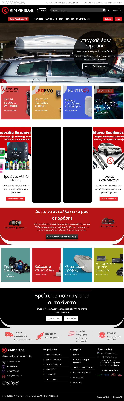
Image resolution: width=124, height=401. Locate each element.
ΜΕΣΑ (67, 19)
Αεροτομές (77, 382)
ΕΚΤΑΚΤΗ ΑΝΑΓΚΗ (83, 19)
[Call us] (19, 2)
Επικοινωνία (51, 374)
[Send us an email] (15, 2)
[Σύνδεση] (109, 10)
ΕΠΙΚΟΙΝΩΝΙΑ (100, 3)
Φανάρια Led (78, 377)
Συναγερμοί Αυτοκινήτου (83, 367)
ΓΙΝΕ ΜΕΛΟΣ (89, 3)
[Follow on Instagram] (7, 2)
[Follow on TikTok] (11, 2)
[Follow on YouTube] (23, 2)
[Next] (118, 53)
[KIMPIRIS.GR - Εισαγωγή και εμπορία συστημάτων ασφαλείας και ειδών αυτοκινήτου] (17, 10)
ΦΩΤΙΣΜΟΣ (39, 19)
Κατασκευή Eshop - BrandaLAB (109, 397)
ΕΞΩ (72, 19)
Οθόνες (76, 355)
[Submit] (104, 10)
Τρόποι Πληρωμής (53, 355)
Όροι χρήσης (51, 369)
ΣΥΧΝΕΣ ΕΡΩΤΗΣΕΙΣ (115, 3)
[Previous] (5, 53)
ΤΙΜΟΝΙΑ (59, 19)
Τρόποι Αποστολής (54, 359)
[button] (42, 10)
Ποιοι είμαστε (52, 379)
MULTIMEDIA (49, 19)
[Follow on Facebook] (3, 2)
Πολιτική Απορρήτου (54, 364)
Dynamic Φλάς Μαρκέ (82, 372)
